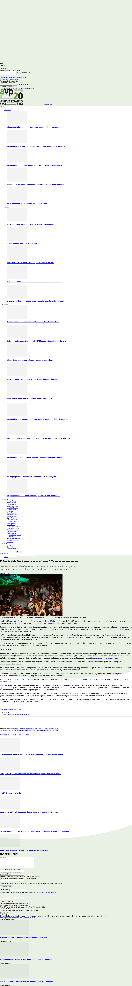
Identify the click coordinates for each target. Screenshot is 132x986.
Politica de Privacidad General (9, 79)
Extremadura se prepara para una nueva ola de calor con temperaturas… (35, 165)
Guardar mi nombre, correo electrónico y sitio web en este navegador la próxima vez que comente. (32, 883)
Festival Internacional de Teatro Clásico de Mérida (33, 621)
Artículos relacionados (9, 735)
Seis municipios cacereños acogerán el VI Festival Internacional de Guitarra (36, 341)
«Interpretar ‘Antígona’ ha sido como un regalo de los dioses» (24, 850)
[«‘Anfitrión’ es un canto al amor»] (10, 789)
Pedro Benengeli (12, 530)
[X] (9, 720)
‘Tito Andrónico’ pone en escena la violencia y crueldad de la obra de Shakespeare (32, 755)
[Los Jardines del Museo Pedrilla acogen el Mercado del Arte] (17, 259)
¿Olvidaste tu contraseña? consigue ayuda (13, 78)
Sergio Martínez (12, 533)
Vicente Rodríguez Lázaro (15, 535)
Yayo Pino (10, 542)
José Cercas (11, 525)
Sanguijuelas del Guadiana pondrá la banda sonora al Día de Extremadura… (36, 185)
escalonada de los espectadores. (105, 658)
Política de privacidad (15, 918)
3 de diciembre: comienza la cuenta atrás (23, 244)
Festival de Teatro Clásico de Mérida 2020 (17, 714)
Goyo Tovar (10, 518)
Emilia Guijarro (11, 513)
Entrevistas (10, 547)
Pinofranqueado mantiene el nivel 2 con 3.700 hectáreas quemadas (33, 127)
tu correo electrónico (23, 84)
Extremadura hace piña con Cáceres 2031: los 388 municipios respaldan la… (36, 146)
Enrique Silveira (12, 514)
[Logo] (1, 107)
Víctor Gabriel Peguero (14, 538)
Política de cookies (29, 918)
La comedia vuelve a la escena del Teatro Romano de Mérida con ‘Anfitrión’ (29, 812)
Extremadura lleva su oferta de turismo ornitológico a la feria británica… (35, 457)
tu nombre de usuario (23, 72)
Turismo (6, 402)
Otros (5, 543)
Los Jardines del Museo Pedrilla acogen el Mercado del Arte (30, 263)
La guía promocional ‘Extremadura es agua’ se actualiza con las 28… (33, 496)
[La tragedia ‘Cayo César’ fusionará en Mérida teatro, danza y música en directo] (10, 770)
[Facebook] (3, 720)
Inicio (1, 554)
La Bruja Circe (11, 532)
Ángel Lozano (11, 503)
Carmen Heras (11, 504)
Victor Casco (11, 537)
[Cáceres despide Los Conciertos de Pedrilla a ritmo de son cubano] (17, 318)
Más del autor (23, 735)
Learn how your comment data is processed (42, 892)
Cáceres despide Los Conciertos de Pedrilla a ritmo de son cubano (33, 322)
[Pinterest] (16, 720)
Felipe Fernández (12, 516)
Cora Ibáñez (11, 511)
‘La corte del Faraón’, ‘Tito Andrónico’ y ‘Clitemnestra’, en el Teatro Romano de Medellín (34, 831)
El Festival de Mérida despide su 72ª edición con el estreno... (24, 938)
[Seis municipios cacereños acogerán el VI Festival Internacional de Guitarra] (17, 337)
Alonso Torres (11, 501)
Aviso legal (3, 918)
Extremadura (7, 110)
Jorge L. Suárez (12, 521)
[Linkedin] (22, 720)
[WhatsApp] (29, 720)
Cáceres (6, 207)
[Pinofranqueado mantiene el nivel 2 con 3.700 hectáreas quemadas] (17, 124)
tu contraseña (21, 74)
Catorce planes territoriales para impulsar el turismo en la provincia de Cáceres (34, 729)
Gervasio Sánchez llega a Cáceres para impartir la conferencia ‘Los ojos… (35, 301)
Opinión (6, 499)
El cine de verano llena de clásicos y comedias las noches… (30, 360)
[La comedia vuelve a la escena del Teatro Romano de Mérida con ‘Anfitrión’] (10, 809)
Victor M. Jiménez (13, 540)
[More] (42, 720)
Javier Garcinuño (12, 520)
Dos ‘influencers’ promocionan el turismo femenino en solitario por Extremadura (38, 438)
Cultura (6, 304)
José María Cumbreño (14, 526)
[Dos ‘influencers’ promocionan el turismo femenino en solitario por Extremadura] (17, 435)
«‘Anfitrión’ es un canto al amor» (12, 793)
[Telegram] (35, 720)
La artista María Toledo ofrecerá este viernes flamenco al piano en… (33, 379)
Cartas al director (12, 506)
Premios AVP (11, 549)
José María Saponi (13, 528)
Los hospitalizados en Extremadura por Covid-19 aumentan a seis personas (35, 730)
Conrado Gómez (12, 509)
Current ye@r (4, 890)
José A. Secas (11, 523)
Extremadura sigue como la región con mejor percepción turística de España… (37, 419)
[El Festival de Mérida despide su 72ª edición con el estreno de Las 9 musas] (14, 934)
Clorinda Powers (12, 508)
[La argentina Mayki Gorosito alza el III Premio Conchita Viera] (17, 221)
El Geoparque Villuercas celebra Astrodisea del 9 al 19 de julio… (32, 477)
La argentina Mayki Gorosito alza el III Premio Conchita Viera (30, 225)
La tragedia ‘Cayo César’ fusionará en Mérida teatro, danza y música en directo (30, 774)
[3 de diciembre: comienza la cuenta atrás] (17, 240)
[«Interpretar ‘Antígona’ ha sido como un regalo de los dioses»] (10, 847)
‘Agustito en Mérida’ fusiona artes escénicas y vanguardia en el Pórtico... (28, 981)
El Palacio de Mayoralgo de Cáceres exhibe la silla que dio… (30, 398)
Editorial (9, 545)
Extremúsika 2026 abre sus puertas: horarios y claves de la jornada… (34, 282)
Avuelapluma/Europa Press (12, 709)
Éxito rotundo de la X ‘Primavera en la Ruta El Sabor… (27, 204)
